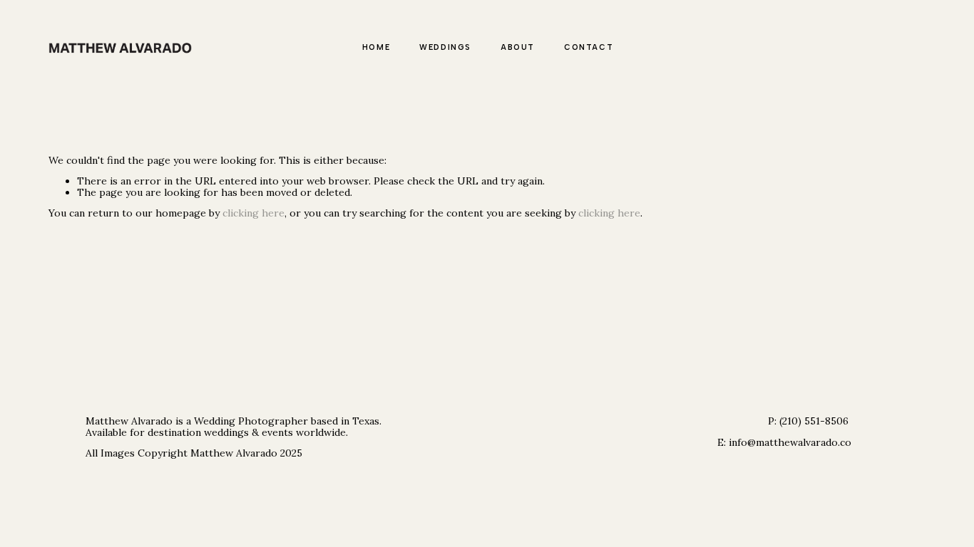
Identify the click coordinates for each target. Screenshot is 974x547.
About (518, 47)
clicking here (253, 213)
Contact (588, 47)
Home (376, 47)
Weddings (445, 47)
